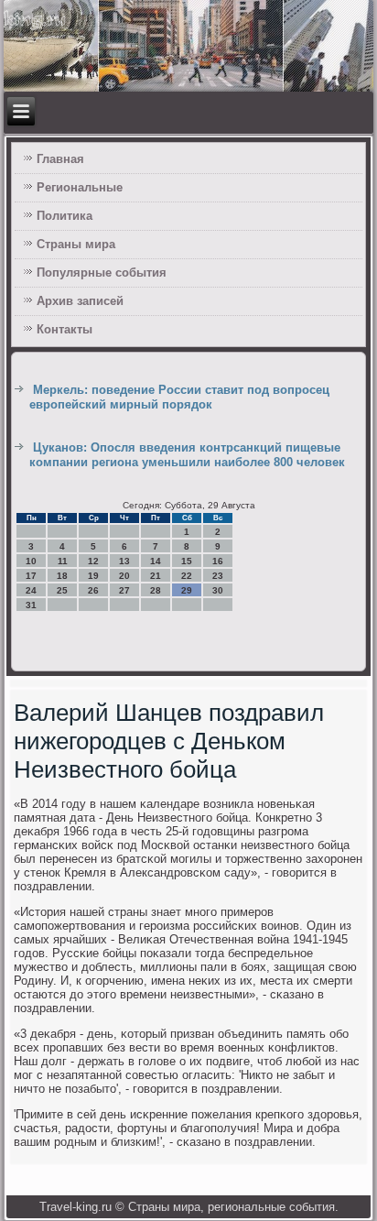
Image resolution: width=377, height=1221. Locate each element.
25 (62, 590)
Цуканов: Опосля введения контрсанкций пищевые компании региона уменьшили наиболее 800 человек (187, 455)
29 (186, 590)
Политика (64, 216)
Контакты (64, 329)
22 (186, 576)
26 (93, 590)
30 (217, 590)
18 (62, 576)
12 (93, 561)
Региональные (80, 187)
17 (31, 576)
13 (124, 561)
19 (93, 576)
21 (155, 576)
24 (31, 590)
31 (31, 605)
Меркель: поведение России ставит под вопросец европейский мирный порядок (179, 397)
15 (186, 561)
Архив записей (80, 301)
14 (155, 561)
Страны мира (76, 244)
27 (124, 590)
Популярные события (102, 272)
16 (217, 561)
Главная (60, 159)
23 (217, 576)
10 (31, 561)
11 (63, 561)
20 (124, 576)
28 (155, 590)
